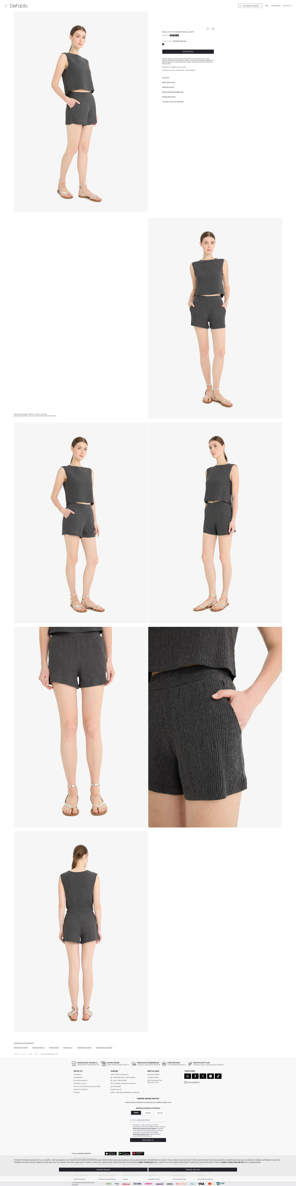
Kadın (136, 1113)
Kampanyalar (115, 1089)
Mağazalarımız (153, 1074)
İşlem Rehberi (115, 1086)
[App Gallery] (138, 1153)
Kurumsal (77, 1074)
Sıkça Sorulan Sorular (119, 1074)
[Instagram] (210, 1076)
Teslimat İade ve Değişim (172, 102)
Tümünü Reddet (103, 1170)
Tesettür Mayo (79, 1179)
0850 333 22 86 (152, 1082)
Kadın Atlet (67, 1047)
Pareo (125, 1179)
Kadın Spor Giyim (179, 1179)
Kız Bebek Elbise (154, 1179)
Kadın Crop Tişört (21, 1047)
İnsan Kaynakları (80, 1080)
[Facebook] (195, 1076)
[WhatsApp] (187, 1076)
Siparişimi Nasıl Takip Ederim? (123, 1077)
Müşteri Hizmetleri (154, 1080)
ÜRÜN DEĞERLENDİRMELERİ (172, 92)
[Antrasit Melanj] (163, 44)
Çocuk (160, 1113)
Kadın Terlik (54, 1047)
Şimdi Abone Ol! (148, 1140)
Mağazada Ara (168, 82)
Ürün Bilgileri (168, 87)
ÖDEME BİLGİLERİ (168, 97)
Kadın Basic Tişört (84, 1047)
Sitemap (77, 1092)
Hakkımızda (78, 1077)
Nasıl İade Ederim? (119, 1080)
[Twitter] (203, 1076)
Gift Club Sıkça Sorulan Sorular (123, 1083)
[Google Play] (124, 1153)
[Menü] (6, 5)
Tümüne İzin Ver (192, 1170)
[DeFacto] (19, 6)
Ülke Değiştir (193, 1082)
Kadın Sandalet (38, 1047)
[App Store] (111, 1153)
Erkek (148, 1113)
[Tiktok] (218, 1076)
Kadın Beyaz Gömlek (205, 1179)
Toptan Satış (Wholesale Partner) (87, 1086)
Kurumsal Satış (80, 1083)
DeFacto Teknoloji (81, 1089)
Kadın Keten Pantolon (107, 1179)
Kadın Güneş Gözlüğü (104, 1047)
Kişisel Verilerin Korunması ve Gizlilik (124, 1092)
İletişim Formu (153, 1077)
